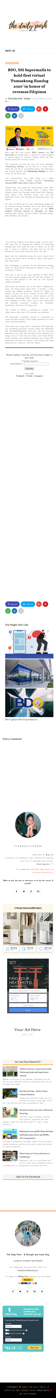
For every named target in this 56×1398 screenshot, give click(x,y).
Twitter (29, 376)
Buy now (34, 1348)
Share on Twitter (29, 110)
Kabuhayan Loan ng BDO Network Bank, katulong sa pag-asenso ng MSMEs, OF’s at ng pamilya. (36, 1135)
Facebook (20, 376)
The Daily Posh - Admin (19, 98)
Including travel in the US (17, 1330)
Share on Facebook (13, 110)
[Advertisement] (29, 228)
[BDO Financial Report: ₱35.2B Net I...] (29, 673)
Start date (8, 1337)
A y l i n (49, 854)
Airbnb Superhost (42, 864)
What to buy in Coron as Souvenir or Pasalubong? (35, 1155)
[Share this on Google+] (39, 109)
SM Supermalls (12, 63)
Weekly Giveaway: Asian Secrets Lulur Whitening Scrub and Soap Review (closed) (35, 1072)
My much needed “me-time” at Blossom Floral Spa (36, 1112)
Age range (8, 1323)
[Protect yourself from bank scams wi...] (29, 644)
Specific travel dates (16, 1333)
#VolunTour (23, 1276)
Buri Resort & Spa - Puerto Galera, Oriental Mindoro (34, 1093)
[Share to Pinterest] (21, 115)
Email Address (17, 364)
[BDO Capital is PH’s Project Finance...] (29, 702)
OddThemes (29, 1394)
